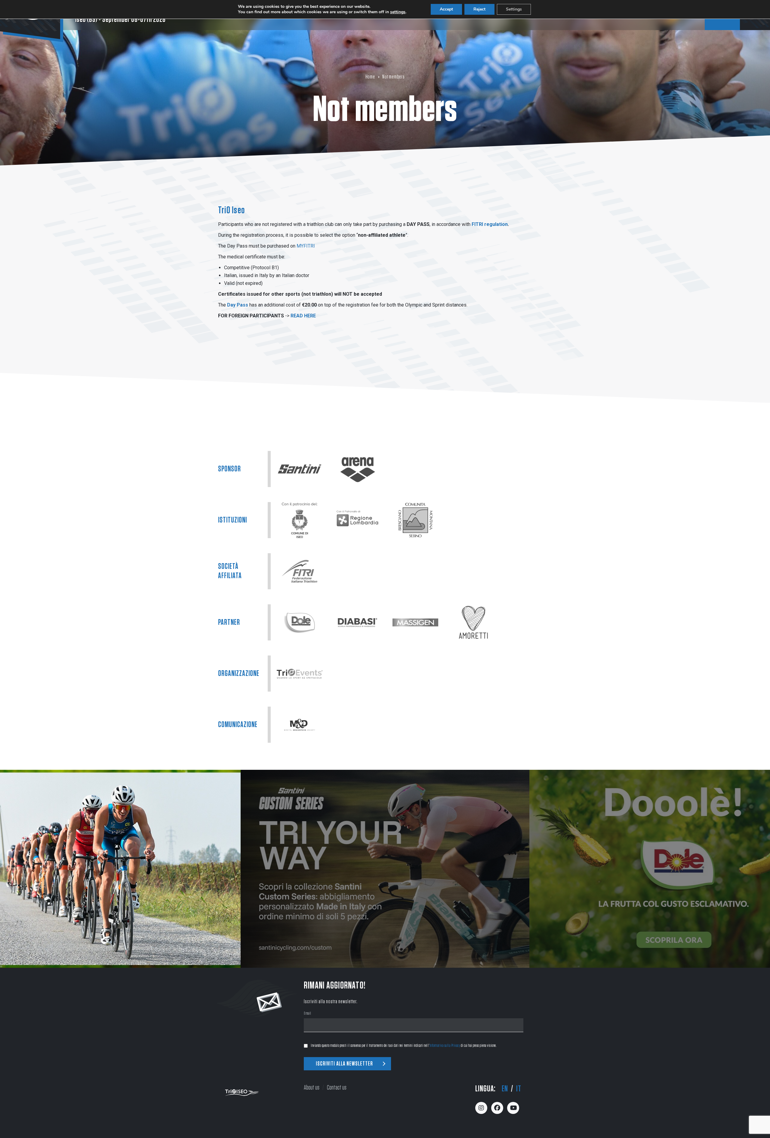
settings (397, 12)
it (518, 1089)
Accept (446, 9)
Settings (514, 9)
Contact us (336, 1087)
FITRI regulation (490, 224)
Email (307, 1014)
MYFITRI (305, 246)
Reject (479, 9)
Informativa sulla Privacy (445, 1046)
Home (370, 77)
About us (311, 1087)
